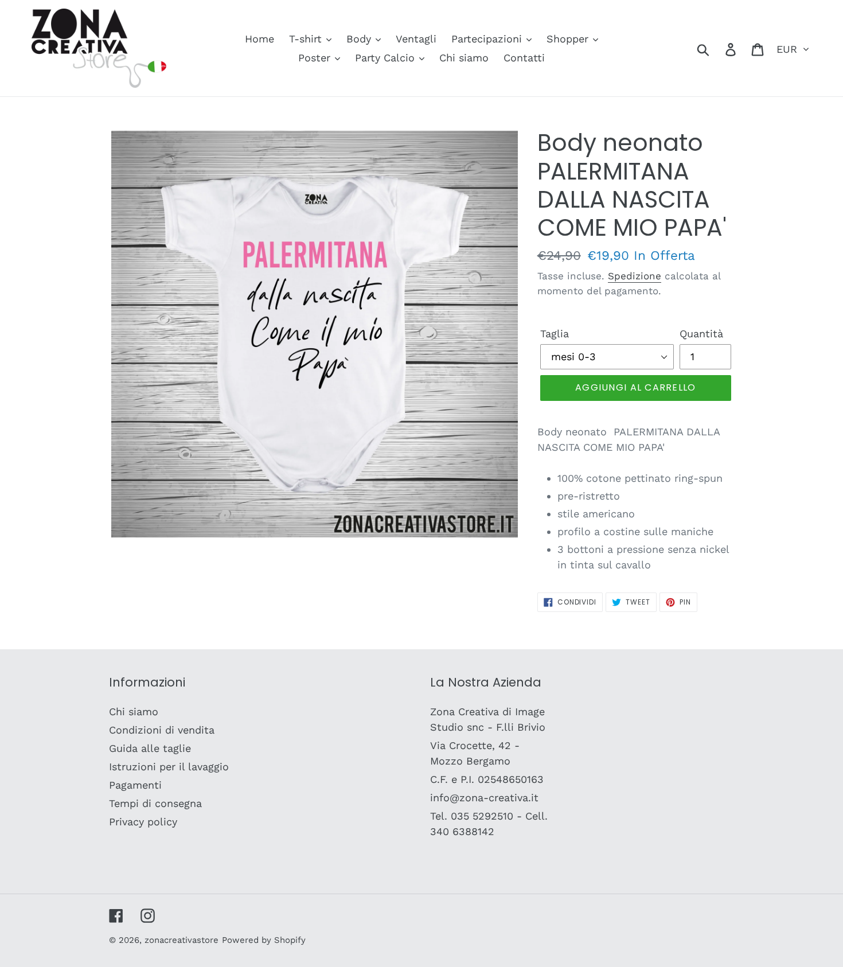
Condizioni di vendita (161, 730)
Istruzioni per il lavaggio (169, 767)
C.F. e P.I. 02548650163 (487, 779)
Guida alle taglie (150, 748)
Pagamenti (135, 785)
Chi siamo (133, 711)
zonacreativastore (181, 940)
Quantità (701, 333)
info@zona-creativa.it (484, 797)
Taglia (554, 333)
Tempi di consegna (155, 803)
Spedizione (634, 276)
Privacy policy (143, 822)
